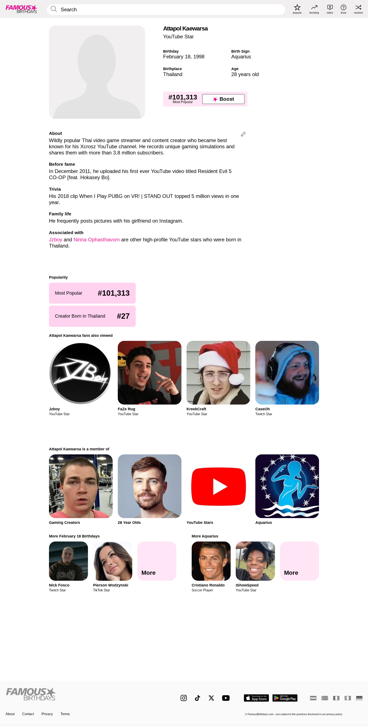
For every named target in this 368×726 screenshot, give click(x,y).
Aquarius (241, 56)
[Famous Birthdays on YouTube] (226, 698)
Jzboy (55, 239)
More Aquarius (205, 536)
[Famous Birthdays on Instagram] (184, 698)
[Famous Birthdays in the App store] (256, 698)
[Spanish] (313, 698)
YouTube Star (178, 36)
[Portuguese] (325, 698)
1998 (198, 56)
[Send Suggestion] (243, 135)
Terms (65, 714)
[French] (336, 698)
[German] (359, 698)
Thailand (172, 74)
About (10, 714)
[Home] (84, 694)
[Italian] (348, 698)
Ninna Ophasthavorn (96, 239)
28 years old (245, 74)
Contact (28, 714)
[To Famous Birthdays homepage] (21, 9)
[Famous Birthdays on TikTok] (197, 698)
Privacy (47, 714)
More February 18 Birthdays (74, 536)
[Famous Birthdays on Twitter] (211, 698)
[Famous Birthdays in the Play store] (285, 698)
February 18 (176, 56)
